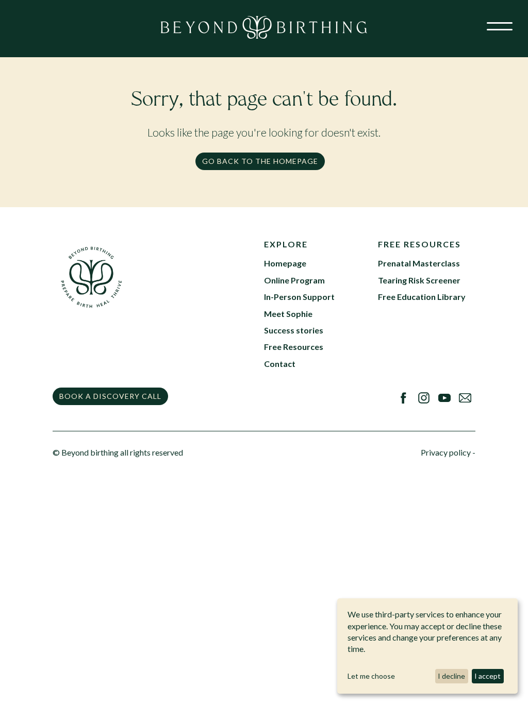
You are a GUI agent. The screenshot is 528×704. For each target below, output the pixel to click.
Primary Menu (497, 32)
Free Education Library (422, 296)
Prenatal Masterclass (419, 263)
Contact (279, 363)
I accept (487, 676)
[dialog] (427, 646)
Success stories (293, 330)
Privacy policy (446, 452)
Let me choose (371, 676)
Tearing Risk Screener (419, 280)
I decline (451, 676)
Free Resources (293, 346)
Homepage (285, 263)
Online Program (294, 280)
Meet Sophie (288, 314)
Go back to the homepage (260, 161)
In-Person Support (299, 296)
